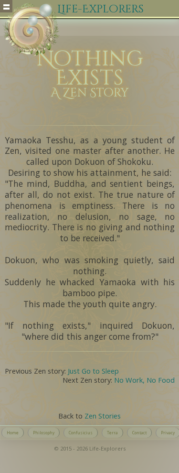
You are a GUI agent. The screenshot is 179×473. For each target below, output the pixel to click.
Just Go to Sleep (93, 371)
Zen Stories (102, 415)
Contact (139, 432)
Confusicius (81, 432)
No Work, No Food (144, 380)
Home (13, 432)
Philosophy (43, 432)
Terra (112, 432)
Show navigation (6, 6)
